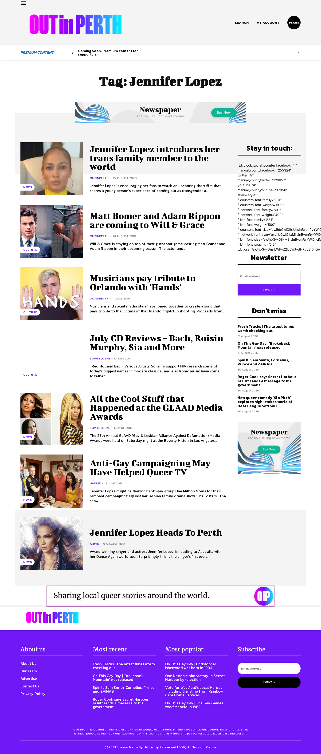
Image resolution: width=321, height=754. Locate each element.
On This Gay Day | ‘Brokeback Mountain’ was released (264, 345)
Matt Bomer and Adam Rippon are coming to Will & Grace (155, 220)
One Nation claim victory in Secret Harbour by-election (195, 677)
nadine (95, 483)
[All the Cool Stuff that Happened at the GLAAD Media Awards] (51, 418)
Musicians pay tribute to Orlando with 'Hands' (143, 282)
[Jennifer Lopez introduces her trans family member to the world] (51, 168)
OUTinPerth (99, 178)
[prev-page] (73, 53)
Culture (30, 250)
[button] (242, 22)
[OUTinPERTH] (75, 24)
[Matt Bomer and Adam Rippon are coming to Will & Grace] (51, 231)
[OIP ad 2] (160, 596)
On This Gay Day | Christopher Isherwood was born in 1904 (190, 665)
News (27, 187)
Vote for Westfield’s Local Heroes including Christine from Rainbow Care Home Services (194, 691)
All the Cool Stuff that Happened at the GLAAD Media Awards (156, 407)
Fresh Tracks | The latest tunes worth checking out (266, 328)
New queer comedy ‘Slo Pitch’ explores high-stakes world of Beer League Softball (265, 402)
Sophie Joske (100, 358)
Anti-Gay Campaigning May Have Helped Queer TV (150, 467)
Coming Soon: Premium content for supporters (108, 52)
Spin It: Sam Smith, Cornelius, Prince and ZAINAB (263, 362)
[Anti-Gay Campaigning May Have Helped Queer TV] (51, 481)
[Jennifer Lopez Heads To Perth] (51, 543)
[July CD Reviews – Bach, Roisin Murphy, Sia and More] (51, 356)
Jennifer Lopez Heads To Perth (156, 532)
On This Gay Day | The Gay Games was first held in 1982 (194, 705)
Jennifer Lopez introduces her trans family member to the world (155, 158)
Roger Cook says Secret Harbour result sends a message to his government (267, 381)
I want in (269, 290)
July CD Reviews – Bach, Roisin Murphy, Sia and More (156, 342)
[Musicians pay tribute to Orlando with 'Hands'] (51, 293)
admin (94, 544)
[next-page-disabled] (299, 53)
